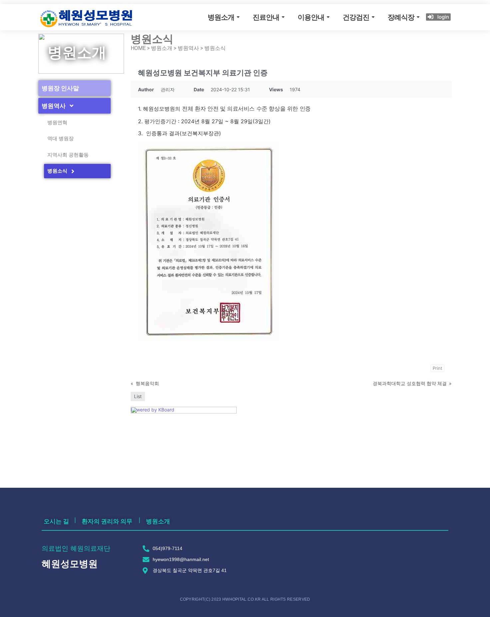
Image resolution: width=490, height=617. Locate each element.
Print (437, 368)
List (138, 396)
